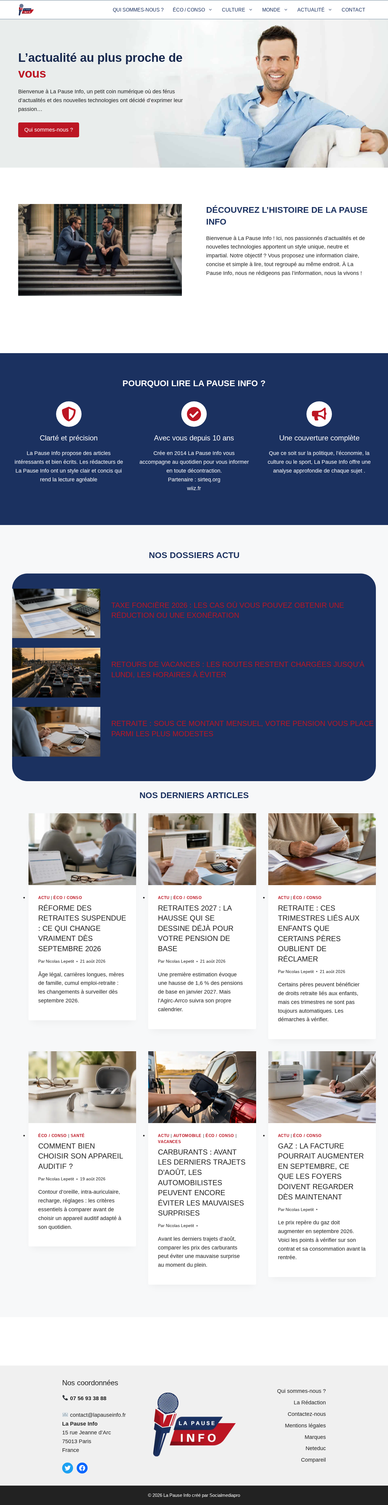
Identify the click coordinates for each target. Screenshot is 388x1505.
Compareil (313, 1460)
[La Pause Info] (26, 10)
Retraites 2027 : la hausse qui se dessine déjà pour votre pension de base (195, 928)
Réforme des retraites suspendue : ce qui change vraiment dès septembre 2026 (82, 928)
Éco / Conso (189, 9)
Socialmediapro (224, 1495)
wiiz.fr (194, 488)
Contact (353, 9)
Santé (78, 1136)
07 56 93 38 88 (88, 1398)
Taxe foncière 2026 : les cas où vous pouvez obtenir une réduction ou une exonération (227, 610)
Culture (233, 9)
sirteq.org (209, 480)
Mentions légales (305, 1426)
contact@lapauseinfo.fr (98, 1415)
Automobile (187, 1136)
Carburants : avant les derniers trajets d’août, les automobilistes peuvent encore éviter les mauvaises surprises (202, 1182)
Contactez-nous (307, 1414)
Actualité (311, 9)
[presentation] (82, 849)
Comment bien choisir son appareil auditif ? (80, 1156)
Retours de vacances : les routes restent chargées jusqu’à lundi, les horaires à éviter (237, 669)
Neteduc (316, 1448)
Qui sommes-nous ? (138, 9)
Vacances (169, 1142)
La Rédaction (310, 1403)
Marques (315, 1437)
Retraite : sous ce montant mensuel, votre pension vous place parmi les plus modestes (242, 728)
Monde (271, 9)
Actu (44, 898)
